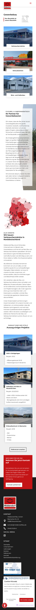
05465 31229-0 (12, 528)
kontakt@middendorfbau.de (17, 525)
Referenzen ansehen (18, 449)
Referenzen (7, 553)
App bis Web (29, 605)
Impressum (22, 594)
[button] (30, 3)
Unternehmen (8, 547)
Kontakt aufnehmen (14, 485)
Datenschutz (15, 594)
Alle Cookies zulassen (26, 600)
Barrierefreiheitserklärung (12, 557)
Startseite (7, 544)
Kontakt (6, 555)
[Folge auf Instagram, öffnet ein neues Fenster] (6, 535)
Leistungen (7, 549)
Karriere (6, 551)
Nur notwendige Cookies (11, 599)
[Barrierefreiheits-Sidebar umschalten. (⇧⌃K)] (4, 605)
